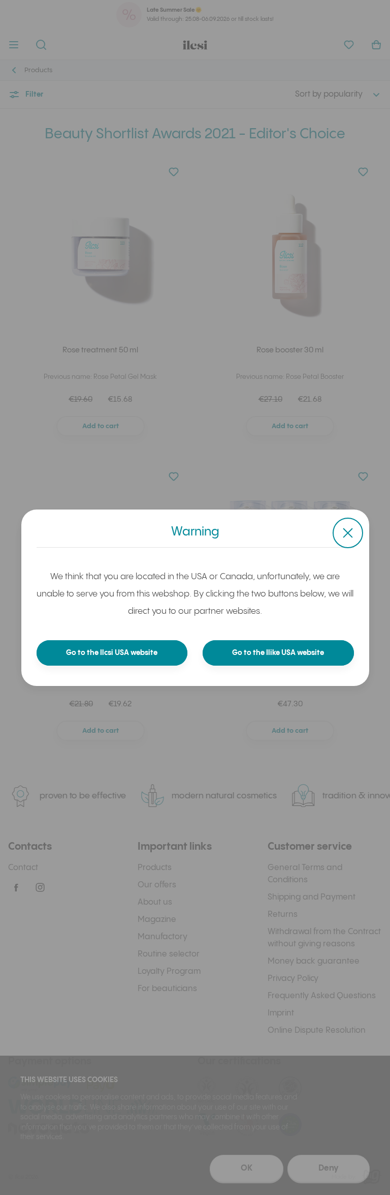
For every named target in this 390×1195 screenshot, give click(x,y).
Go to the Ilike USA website (278, 652)
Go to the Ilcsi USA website (111, 652)
